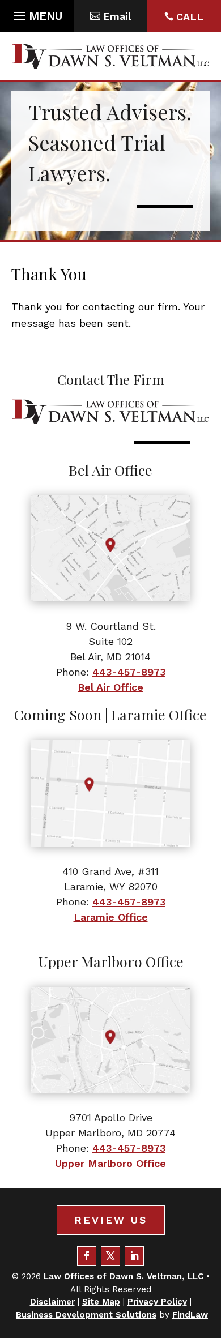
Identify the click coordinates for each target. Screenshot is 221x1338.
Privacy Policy (157, 1302)
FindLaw (190, 1315)
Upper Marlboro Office (110, 1163)
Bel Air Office (110, 687)
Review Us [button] (110, 1220)
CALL (189, 17)
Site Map (101, 1302)
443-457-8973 (128, 672)
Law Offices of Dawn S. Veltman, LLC (123, 1276)
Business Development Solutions (86, 1315)
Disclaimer (52, 1302)
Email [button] (117, 16)
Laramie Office (111, 917)
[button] (36, 13)
